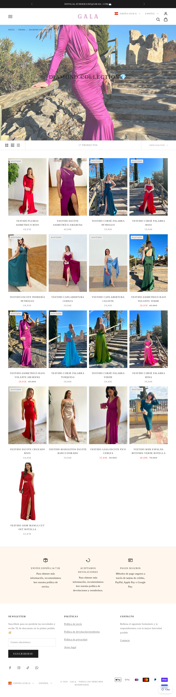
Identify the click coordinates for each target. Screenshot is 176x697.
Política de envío (73, 624)
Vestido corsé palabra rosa (148, 375)
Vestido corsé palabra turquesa (67, 375)
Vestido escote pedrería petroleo (27, 299)
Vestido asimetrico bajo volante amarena (27, 375)
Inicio (11, 30)
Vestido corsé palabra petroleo (108, 223)
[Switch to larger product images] (6, 145)
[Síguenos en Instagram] (19, 667)
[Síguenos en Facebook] (10, 667)
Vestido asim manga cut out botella (27, 527)
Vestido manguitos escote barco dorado (68, 451)
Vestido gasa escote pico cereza (108, 451)
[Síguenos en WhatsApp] (36, 667)
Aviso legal (70, 647)
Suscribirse (23, 654)
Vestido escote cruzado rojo (27, 451)
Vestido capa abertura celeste (108, 299)
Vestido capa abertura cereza (67, 299)
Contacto (125, 640)
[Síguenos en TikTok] (28, 667)
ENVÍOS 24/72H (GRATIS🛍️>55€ (87, 4)
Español (150, 14)
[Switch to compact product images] (18, 145)
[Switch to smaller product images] (12, 145)
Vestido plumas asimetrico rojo (27, 223)
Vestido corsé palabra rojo (148, 223)
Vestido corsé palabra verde (108, 375)
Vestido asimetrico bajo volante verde (148, 299)
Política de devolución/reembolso (82, 631)
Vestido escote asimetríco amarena (67, 223)
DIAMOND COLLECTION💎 (41, 30)
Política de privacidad (75, 639)
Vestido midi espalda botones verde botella (149, 451)
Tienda (22, 30)
